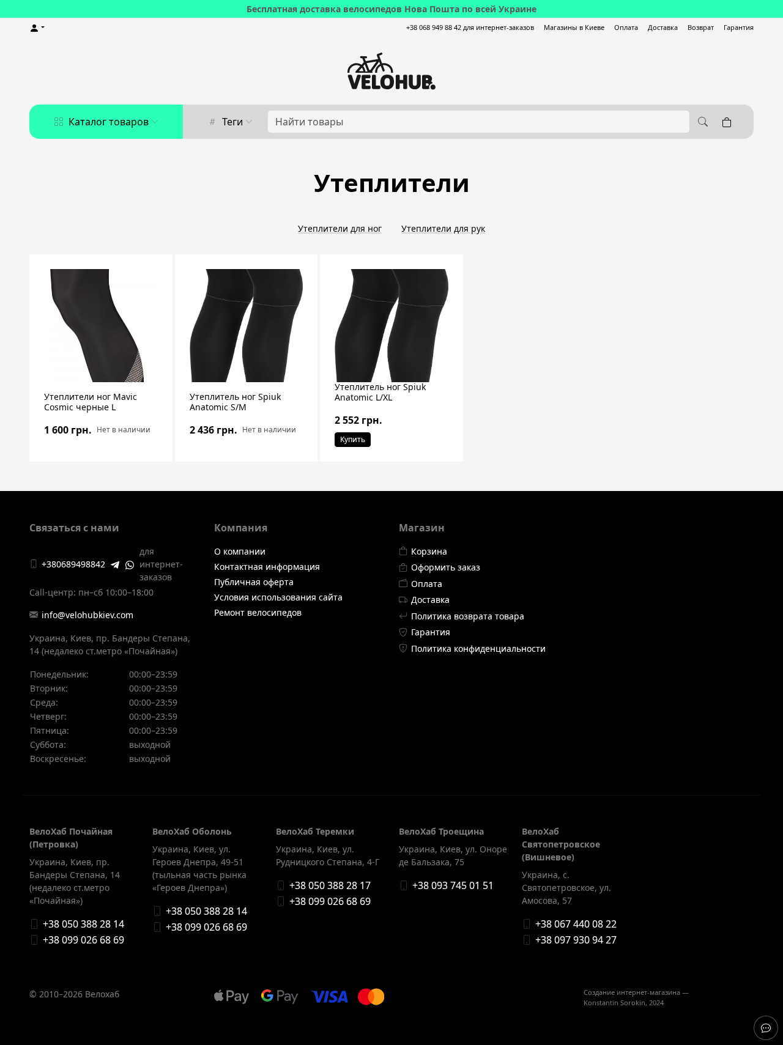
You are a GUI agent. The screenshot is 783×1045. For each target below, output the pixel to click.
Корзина (429, 551)
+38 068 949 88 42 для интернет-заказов (470, 27)
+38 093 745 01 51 (453, 885)
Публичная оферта (254, 582)
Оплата (626, 27)
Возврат (701, 27)
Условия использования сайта (278, 597)
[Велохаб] (391, 71)
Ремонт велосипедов (258, 612)
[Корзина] (729, 121)
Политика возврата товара (467, 616)
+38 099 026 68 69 (83, 940)
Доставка (663, 27)
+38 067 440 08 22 (576, 924)
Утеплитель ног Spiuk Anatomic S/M (235, 402)
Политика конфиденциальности (478, 648)
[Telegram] (115, 563)
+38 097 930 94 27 (576, 940)
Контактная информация (267, 566)
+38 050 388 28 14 (83, 924)
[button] (37, 28)
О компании (239, 551)
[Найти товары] (701, 121)
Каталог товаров (109, 121)
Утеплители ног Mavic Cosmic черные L (90, 402)
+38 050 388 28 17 (330, 885)
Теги (232, 121)
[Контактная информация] (766, 1028)
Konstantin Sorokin (614, 1002)
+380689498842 (73, 564)
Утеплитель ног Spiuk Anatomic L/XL (380, 392)
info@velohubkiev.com (87, 615)
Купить (352, 439)
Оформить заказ (445, 567)
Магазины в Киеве (574, 27)
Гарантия (739, 27)
